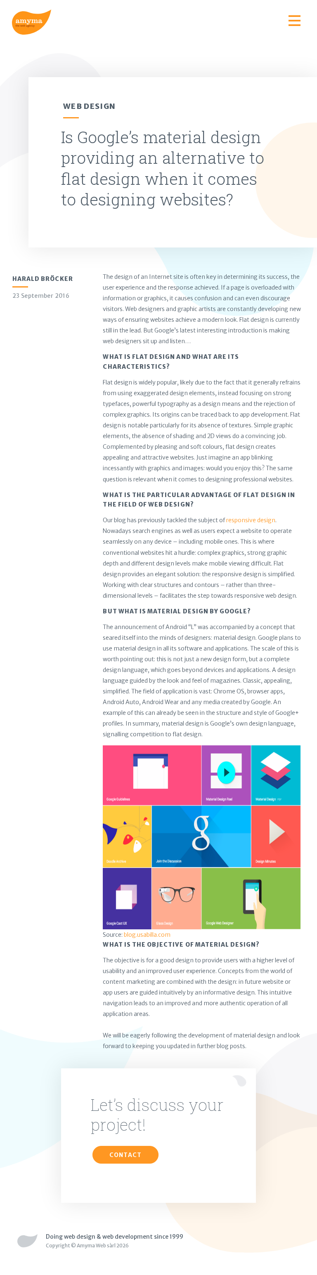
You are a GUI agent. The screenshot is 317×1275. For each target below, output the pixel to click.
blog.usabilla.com (147, 934)
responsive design (250, 520)
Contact (125, 1155)
